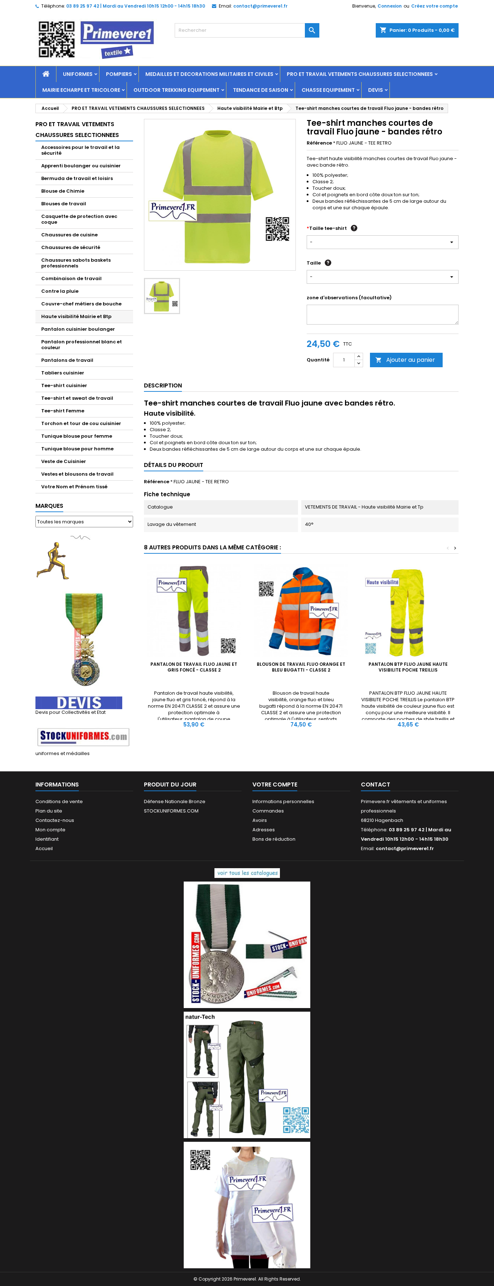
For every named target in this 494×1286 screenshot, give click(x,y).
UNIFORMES (78, 74)
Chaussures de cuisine (69, 234)
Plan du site (48, 810)
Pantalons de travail (67, 360)
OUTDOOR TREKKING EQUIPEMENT (176, 90)
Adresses (263, 829)
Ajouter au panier (405, 360)
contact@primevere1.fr (260, 6)
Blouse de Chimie (62, 191)
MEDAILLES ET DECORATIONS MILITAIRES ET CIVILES (209, 74)
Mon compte (50, 829)
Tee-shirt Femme (62, 410)
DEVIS (375, 90)
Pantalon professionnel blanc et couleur (81, 344)
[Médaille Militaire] (84, 640)
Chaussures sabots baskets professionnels (76, 263)
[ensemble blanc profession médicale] (247, 1204)
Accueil (44, 848)
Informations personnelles (283, 801)
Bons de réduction (273, 839)
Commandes (268, 810)
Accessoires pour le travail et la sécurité (80, 150)
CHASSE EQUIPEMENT (328, 90)
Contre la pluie (59, 291)
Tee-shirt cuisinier (64, 385)
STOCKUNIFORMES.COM (171, 810)
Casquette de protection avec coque (79, 219)
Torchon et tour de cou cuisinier (81, 423)
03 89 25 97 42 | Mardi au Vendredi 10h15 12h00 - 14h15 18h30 (135, 6)
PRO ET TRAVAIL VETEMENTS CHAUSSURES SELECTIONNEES (360, 74)
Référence (319, 143)
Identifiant (47, 839)
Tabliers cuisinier (62, 372)
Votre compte (274, 784)
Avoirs (259, 820)
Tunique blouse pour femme (76, 436)
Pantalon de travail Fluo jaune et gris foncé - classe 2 (193, 667)
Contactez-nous (54, 820)
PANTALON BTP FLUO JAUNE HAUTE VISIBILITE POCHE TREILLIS (408, 667)
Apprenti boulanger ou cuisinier (81, 165)
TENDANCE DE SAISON (260, 90)
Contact (375, 784)
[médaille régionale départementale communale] (247, 944)
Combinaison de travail (71, 278)
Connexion (390, 6)
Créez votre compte (434, 6)
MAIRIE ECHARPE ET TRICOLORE (81, 90)
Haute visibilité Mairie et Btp (76, 316)
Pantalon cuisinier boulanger (78, 329)
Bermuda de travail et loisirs (77, 178)
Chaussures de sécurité (70, 247)
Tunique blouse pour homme (77, 448)
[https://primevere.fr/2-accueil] (247, 872)
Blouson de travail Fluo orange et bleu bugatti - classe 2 (301, 667)
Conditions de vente (59, 801)
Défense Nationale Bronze (174, 801)
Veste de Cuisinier (63, 461)
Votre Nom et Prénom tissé (74, 486)
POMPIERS (119, 74)
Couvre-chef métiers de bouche (81, 303)
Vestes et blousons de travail (77, 474)
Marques (49, 506)
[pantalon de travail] (247, 1074)
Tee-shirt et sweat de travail (77, 398)
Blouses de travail (63, 203)
